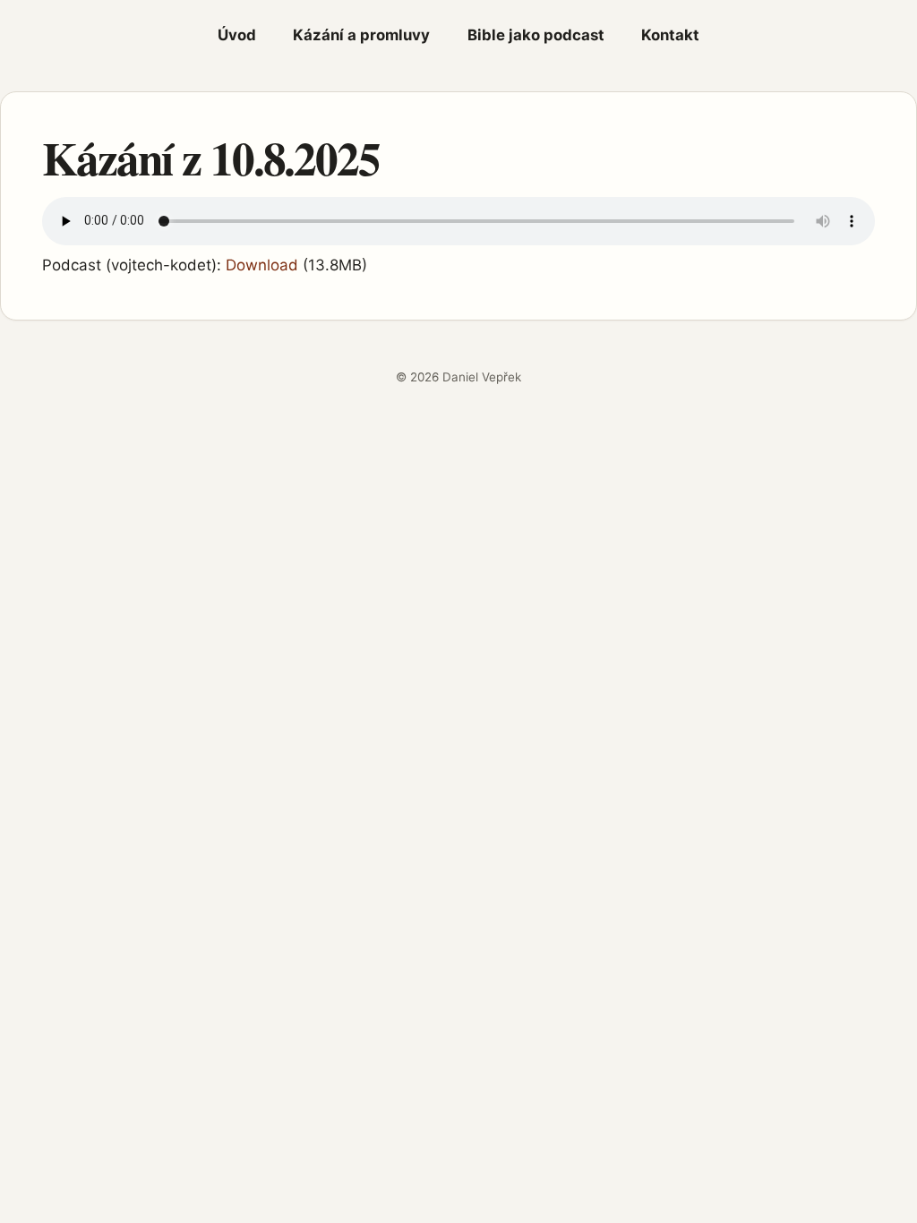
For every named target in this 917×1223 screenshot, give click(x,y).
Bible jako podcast (535, 35)
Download (262, 265)
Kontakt (670, 35)
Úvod (237, 35)
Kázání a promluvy (361, 35)
